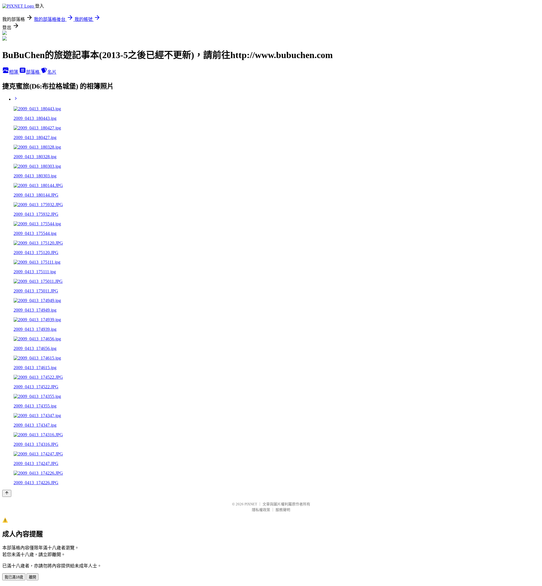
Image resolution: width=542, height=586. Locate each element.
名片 (51, 72)
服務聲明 (283, 510)
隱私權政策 (261, 510)
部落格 (33, 72)
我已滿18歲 (14, 577)
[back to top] (6, 493)
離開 (32, 577)
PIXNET (250, 504)
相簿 (14, 72)
